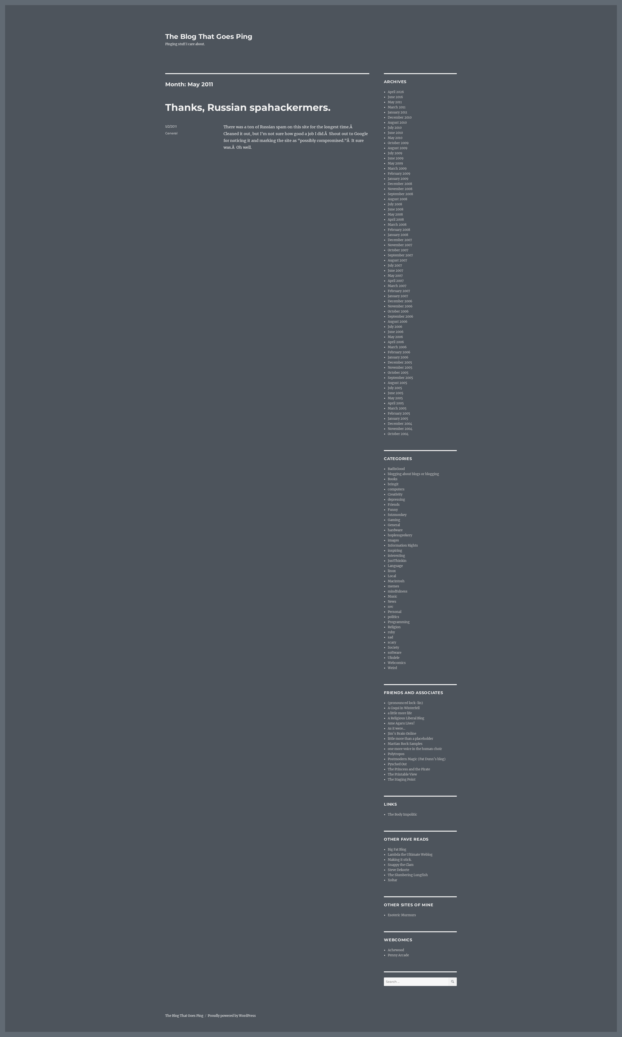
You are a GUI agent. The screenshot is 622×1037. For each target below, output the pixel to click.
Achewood (396, 950)
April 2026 (396, 92)
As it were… (396, 728)
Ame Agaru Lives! (401, 723)
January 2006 (398, 357)
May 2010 (395, 138)
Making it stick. (400, 860)
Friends (394, 505)
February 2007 (399, 291)
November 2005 (400, 368)
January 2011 (397, 112)
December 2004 (400, 424)
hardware (395, 530)
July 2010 (395, 128)
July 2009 (395, 153)
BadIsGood (396, 469)
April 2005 (396, 403)
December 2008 (400, 184)
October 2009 (398, 143)
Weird (392, 668)
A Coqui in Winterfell (404, 708)
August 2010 (397, 123)
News (392, 602)
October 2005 (398, 373)
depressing (396, 499)
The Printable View (402, 774)
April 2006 (396, 342)
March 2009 (397, 168)
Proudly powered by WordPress (232, 1016)
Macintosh (396, 581)
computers (396, 489)
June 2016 (395, 97)
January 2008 (398, 235)
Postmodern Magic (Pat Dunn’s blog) (417, 759)
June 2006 (396, 332)
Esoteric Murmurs (402, 915)
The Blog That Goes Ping (208, 36)
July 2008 (395, 204)
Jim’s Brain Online (402, 734)
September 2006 (400, 316)
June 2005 (395, 393)
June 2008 (395, 209)
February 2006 (399, 352)
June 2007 (395, 271)
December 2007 (400, 240)
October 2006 (398, 311)
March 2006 (397, 347)
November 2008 (400, 189)
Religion (394, 627)
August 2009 (397, 148)
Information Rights (403, 545)
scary (392, 642)
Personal (394, 612)
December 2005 (400, 362)
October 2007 (398, 250)
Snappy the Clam (401, 865)
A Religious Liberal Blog (406, 718)
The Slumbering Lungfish (408, 875)
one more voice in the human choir (415, 749)
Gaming (394, 520)
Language (395, 566)
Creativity (395, 494)
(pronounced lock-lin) (405, 703)
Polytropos (396, 754)
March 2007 (397, 286)
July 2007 (395, 265)
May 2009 (395, 163)
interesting (396, 556)
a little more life (400, 713)
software (394, 653)
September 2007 (400, 255)
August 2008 (397, 199)
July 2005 (395, 388)
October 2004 (398, 434)
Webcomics (397, 663)
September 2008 (400, 194)
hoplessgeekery (400, 535)
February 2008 (399, 230)
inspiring (395, 551)
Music (392, 596)
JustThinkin (397, 561)
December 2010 (400, 117)
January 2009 (398, 179)
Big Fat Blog (397, 849)
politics (393, 617)
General (171, 133)
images (393, 540)
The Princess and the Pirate (409, 769)
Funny (393, 510)
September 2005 (400, 378)
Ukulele (393, 658)
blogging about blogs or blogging (413, 474)
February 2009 (399, 174)
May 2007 (395, 276)
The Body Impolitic (402, 814)
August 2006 (397, 322)
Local (392, 576)
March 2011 (397, 107)
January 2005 (398, 419)
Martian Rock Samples (405, 744)
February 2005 (399, 413)
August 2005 (397, 383)
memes (393, 586)
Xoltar (392, 880)
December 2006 (400, 301)
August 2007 (397, 260)
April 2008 (396, 220)
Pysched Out (397, 764)
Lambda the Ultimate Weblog (410, 855)
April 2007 (396, 281)
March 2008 (397, 225)
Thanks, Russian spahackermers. (247, 107)
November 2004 (400, 429)
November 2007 (400, 245)
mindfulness (397, 591)
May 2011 (395, 102)
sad (390, 637)
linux (392, 571)
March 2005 (397, 408)
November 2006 (400, 306)
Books (392, 479)
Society (393, 647)
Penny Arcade (398, 955)
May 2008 (395, 214)
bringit (393, 484)
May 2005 (395, 398)
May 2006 (395, 337)
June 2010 (395, 133)
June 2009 (396, 158)
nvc (390, 607)
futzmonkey (397, 515)
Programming (399, 622)
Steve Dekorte (398, 870)
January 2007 (398, 296)
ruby (391, 632)
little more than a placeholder (410, 739)
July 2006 (395, 327)
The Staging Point (401, 779)
